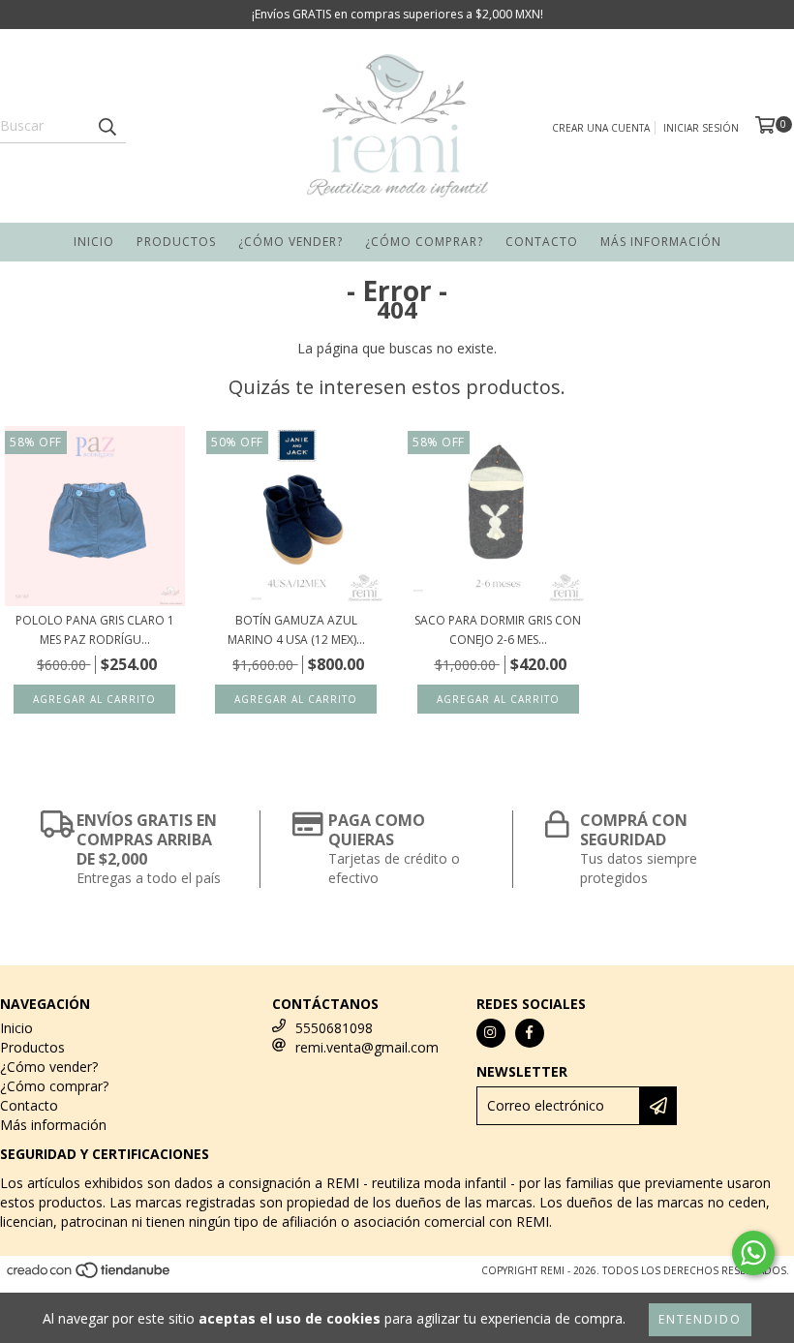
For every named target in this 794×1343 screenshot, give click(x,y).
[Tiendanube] (89, 1275)
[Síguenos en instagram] (490, 1033)
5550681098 (334, 1028)
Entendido (700, 1319)
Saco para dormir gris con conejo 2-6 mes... (497, 630)
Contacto (541, 241)
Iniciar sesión (701, 128)
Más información (660, 241)
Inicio (94, 241)
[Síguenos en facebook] (529, 1033)
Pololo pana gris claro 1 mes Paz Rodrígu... (94, 630)
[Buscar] (106, 125)
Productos (176, 241)
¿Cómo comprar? (424, 241)
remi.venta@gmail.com (367, 1047)
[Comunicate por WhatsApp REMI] (753, 1253)
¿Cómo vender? (290, 241)
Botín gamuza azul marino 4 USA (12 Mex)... (296, 630)
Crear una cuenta (601, 128)
